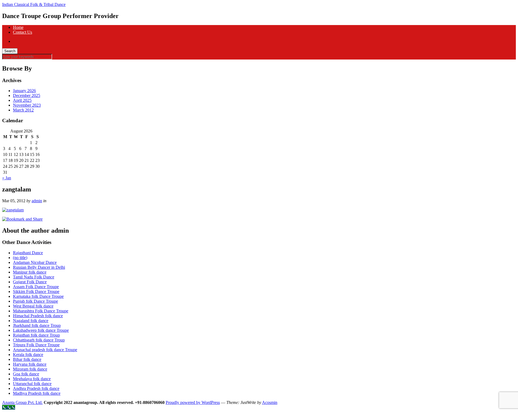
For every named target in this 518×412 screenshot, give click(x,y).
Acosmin (269, 402)
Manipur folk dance (29, 272)
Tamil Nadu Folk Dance (33, 277)
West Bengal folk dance (33, 306)
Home (18, 27)
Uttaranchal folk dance (32, 383)
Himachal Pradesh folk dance (38, 315)
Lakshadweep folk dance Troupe (41, 330)
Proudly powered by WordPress (193, 402)
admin (37, 200)
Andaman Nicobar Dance (35, 262)
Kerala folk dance (28, 354)
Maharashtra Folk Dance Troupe (40, 311)
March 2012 (23, 110)
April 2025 (22, 100)
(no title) (20, 257)
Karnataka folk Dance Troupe (38, 296)
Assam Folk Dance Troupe (36, 286)
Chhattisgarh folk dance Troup (39, 340)
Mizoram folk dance (30, 369)
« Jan (6, 178)
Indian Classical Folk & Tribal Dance (34, 4)
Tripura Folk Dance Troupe (36, 345)
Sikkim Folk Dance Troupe (36, 291)
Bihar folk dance (27, 359)
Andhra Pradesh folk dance (36, 388)
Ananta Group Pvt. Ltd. (22, 402)
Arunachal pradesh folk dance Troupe (45, 349)
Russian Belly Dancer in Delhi (39, 267)
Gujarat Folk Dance (30, 282)
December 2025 (26, 95)
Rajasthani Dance (28, 252)
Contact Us (22, 32)
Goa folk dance (26, 374)
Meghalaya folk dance (32, 378)
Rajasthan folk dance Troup (36, 335)
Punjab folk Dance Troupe (35, 301)
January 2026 (24, 90)
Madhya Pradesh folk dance (36, 393)
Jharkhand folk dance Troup (37, 325)
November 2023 (27, 105)
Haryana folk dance (29, 364)
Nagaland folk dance (30, 320)
